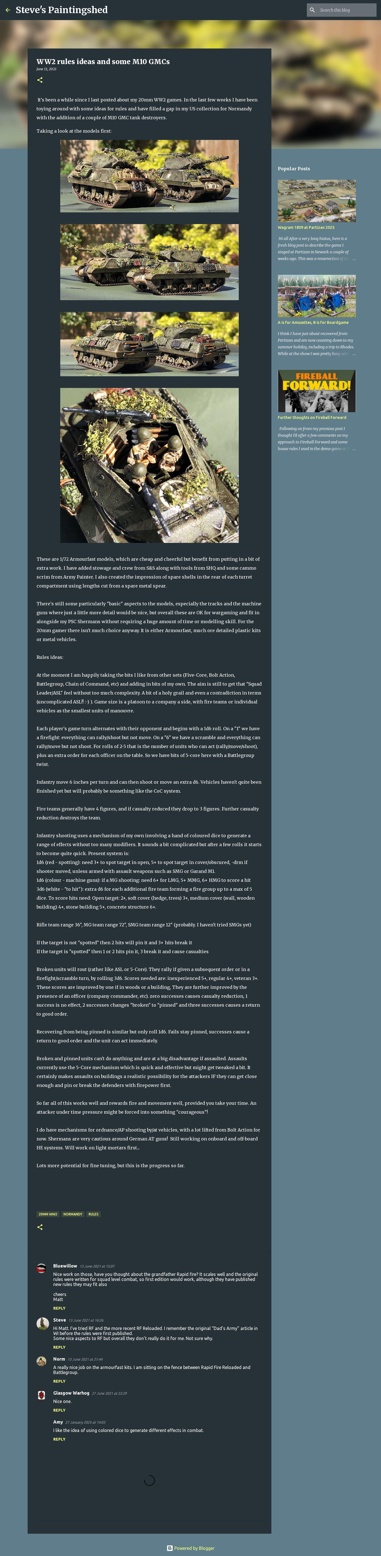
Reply (59, 1308)
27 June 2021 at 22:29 (109, 1393)
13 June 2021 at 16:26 (85, 1320)
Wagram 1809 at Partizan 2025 (306, 227)
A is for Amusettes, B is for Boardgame (313, 322)
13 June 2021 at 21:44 (84, 1359)
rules (93, 1214)
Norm (59, 1358)
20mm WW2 (48, 1214)
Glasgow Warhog (71, 1392)
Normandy (73, 1214)
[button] (40, 80)
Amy (58, 1421)
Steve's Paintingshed (62, 10)
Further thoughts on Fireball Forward (312, 417)
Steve (59, 1319)
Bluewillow (65, 1265)
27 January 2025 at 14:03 (85, 1422)
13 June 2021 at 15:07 (96, 1266)
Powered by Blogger (193, 1548)
